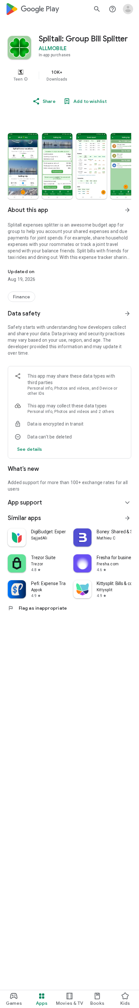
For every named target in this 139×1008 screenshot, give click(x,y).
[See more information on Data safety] (127, 313)
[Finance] (21, 297)
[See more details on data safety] (30, 449)
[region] (69, 75)
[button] (26, 79)
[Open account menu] (128, 9)
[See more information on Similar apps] (127, 518)
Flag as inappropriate (37, 608)
